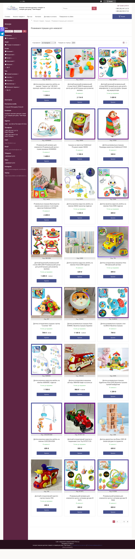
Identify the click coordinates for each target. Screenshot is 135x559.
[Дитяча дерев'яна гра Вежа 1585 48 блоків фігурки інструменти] (113, 418)
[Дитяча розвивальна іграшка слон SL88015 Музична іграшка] (113, 302)
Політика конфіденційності (94, 545)
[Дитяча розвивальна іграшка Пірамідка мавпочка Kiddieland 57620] (113, 123)
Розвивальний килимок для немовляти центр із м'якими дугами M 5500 (113, 498)
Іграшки (47, 21)
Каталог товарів (18, 16)
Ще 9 (8, 67)
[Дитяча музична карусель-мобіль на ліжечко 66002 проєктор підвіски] (79, 182)
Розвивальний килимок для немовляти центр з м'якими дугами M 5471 (79, 498)
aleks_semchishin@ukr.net (13, 149)
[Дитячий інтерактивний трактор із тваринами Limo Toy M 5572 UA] (79, 418)
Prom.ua (77, 541)
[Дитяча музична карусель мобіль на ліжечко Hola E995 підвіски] (113, 182)
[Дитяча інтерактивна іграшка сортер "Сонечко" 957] (46, 302)
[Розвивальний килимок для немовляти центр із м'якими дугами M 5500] (113, 474)
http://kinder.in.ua (10, 143)
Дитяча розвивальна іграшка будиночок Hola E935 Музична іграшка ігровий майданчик (113, 382)
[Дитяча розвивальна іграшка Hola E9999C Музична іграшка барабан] (79, 302)
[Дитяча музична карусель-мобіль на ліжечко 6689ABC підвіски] (46, 359)
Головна (7, 16)
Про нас (29, 16)
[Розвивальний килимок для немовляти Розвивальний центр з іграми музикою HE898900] (46, 123)
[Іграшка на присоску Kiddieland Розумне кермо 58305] (79, 123)
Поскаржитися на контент (79, 545)
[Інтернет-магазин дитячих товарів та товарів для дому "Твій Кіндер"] (12, 8)
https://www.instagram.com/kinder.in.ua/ (17, 169)
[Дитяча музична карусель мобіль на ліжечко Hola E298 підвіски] (79, 241)
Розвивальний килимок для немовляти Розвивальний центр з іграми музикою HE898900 (46, 147)
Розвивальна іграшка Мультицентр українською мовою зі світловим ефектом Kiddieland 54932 (46, 206)
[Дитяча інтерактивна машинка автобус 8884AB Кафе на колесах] (79, 359)
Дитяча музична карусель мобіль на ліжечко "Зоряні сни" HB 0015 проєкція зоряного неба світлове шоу (46, 86)
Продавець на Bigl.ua (68, 543)
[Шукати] (94, 8)
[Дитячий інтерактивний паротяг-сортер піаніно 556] (46, 474)
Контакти (38, 16)
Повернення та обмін (66, 16)
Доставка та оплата (50, 16)
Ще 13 (8, 90)
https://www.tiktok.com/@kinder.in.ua (16, 176)
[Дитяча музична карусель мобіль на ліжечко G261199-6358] (46, 418)
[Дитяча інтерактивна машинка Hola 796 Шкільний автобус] (113, 241)
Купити (46, 100)
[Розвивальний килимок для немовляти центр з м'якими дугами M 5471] (79, 474)
